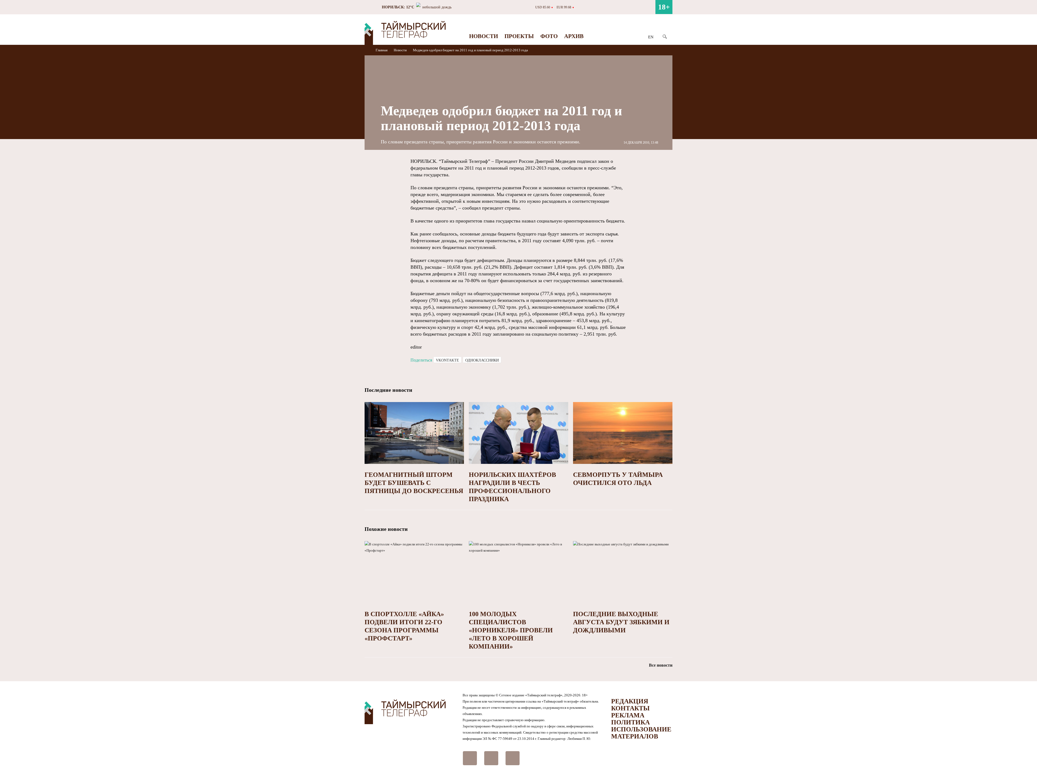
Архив (574, 36)
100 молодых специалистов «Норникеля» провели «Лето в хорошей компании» (511, 630)
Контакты (630, 708)
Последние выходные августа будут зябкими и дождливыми (621, 622)
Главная (382, 50)
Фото (549, 36)
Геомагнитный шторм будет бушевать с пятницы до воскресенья (414, 482)
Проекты (519, 36)
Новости (483, 36)
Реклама (627, 715)
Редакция (629, 701)
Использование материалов (641, 733)
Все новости (660, 665)
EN (651, 37)
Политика (630, 722)
